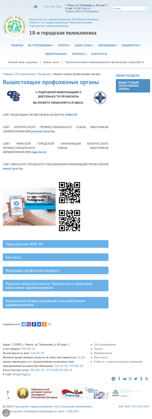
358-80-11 (28, 349)
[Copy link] (49, 324)
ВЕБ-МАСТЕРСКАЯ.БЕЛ (134, 406)
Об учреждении (40, 45)
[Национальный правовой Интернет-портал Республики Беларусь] (68, 393)
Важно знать (51, 62)
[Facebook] (34, 324)
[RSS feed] (146, 378)
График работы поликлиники (81, 11)
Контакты (99, 54)
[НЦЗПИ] (122, 393)
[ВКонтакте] (39, 324)
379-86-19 (76, 366)
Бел (52, 6)
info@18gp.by (82, 8)
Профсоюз (44, 74)
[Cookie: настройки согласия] (6, 413)
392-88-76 (37, 370)
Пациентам (130, 45)
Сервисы (78, 54)
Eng (58, 6)
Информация (55, 54)
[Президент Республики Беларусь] (34, 393)
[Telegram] (23, 324)
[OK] (44, 324)
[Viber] (29, 324)
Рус (47, 6)
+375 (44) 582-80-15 (58, 370)
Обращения (106, 45)
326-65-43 (37, 353)
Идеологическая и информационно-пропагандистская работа (104, 62)
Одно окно (83, 45)
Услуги (63, 45)
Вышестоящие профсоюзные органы (129, 86)
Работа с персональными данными (118, 361)
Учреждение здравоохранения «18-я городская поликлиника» (53, 406)
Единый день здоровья (22, 62)
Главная (17, 45)
